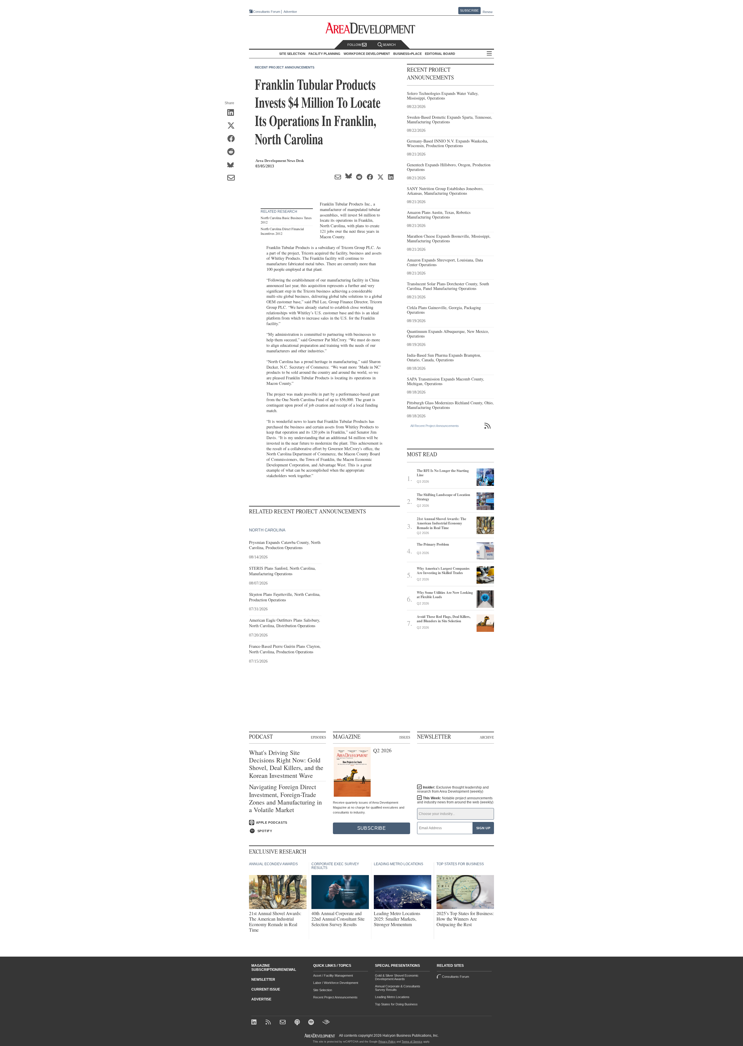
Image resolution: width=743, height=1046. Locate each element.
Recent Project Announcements (284, 67)
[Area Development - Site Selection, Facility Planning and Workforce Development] (372, 28)
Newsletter (263, 980)
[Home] (283, 1022)
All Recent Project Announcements (434, 426)
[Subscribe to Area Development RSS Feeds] (269, 1022)
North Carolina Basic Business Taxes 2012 (286, 220)
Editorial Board (440, 53)
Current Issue (265, 989)
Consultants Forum (266, 11)
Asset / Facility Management (333, 975)
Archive (487, 737)
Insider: (453, 789)
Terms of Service (412, 1041)
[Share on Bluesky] (232, 165)
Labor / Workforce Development (335, 982)
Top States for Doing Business (396, 1004)
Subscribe (469, 10)
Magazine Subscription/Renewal (273, 968)
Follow (354, 44)
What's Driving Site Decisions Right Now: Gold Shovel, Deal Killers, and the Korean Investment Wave (286, 764)
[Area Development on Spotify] (311, 1022)
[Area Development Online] (320, 1036)
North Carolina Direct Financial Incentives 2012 (282, 231)
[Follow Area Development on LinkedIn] (255, 1022)
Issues (404, 737)
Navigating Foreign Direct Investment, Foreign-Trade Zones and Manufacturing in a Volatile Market (285, 798)
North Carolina (267, 530)
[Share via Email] (232, 178)
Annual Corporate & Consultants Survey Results (397, 987)
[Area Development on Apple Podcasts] (297, 1022)
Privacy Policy (387, 1041)
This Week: (455, 800)
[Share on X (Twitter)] (232, 126)
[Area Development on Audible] (326, 1022)
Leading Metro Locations (392, 997)
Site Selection (322, 990)
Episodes (318, 737)
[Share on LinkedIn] (232, 113)
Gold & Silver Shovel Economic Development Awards (397, 977)
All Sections (489, 54)
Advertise (290, 11)
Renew (488, 12)
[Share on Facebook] (232, 139)
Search (389, 44)
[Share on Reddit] (232, 152)
